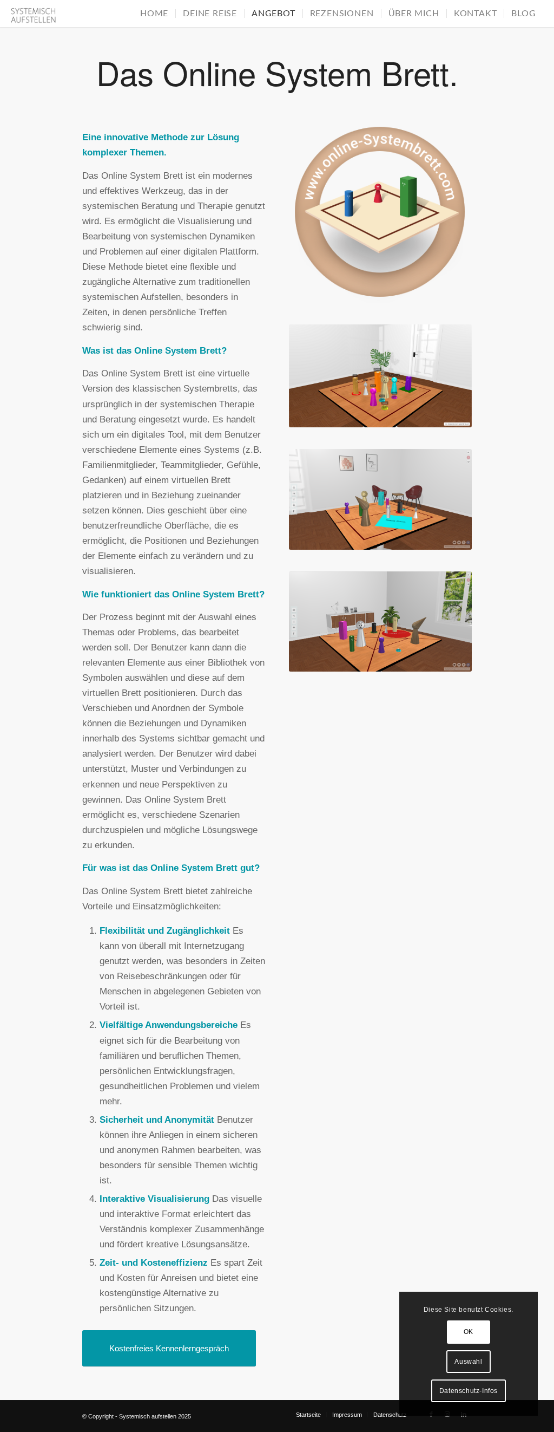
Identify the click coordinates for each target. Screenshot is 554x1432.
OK (468, 1332)
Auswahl (468, 1361)
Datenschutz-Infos (468, 1391)
